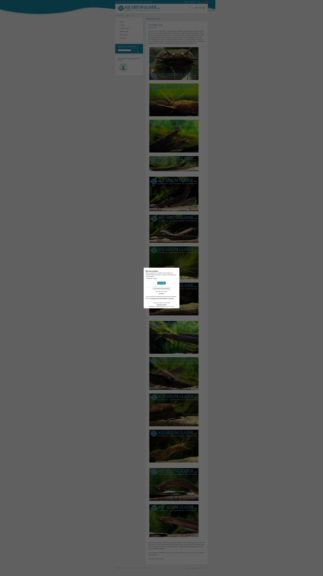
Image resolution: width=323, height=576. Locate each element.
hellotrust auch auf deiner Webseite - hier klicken (162, 298)
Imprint (164, 304)
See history (161, 293)
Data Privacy (160, 304)
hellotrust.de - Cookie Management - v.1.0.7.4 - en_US (161, 306)
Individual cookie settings (161, 291)
